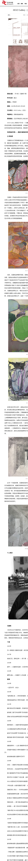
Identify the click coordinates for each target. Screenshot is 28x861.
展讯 (9, 15)
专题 (25, 3)
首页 (18, 3)
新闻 (22, 3)
